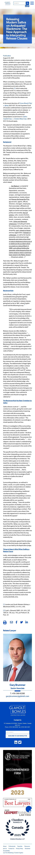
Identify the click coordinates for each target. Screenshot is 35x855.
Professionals (12, 846)
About (4, 846)
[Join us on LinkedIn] (26, 6)
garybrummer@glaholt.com (17, 696)
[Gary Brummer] (17, 657)
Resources (27, 846)
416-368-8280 (18, 694)
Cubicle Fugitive (18, 852)
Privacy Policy (19, 848)
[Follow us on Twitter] (28, 6)
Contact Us (11, 848)
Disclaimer (27, 848)
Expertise (19, 846)
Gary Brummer (17, 685)
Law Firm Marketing (8, 852)
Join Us (5, 848)
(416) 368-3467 (25, 727)
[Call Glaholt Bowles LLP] (30, 810)
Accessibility (6, 850)
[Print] (5, 622)
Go (27, 3)
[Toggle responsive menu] (32, 3)
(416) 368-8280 (13, 727)
